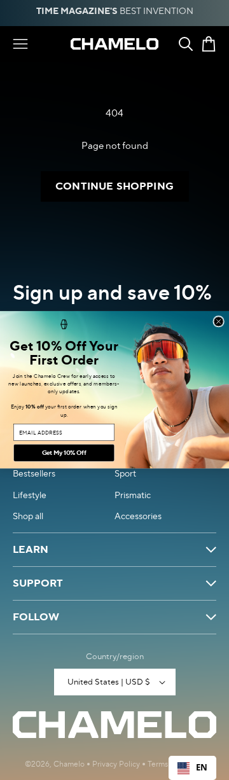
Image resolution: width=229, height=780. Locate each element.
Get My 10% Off (64, 453)
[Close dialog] (219, 322)
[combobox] (192, 768)
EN (201, 767)
